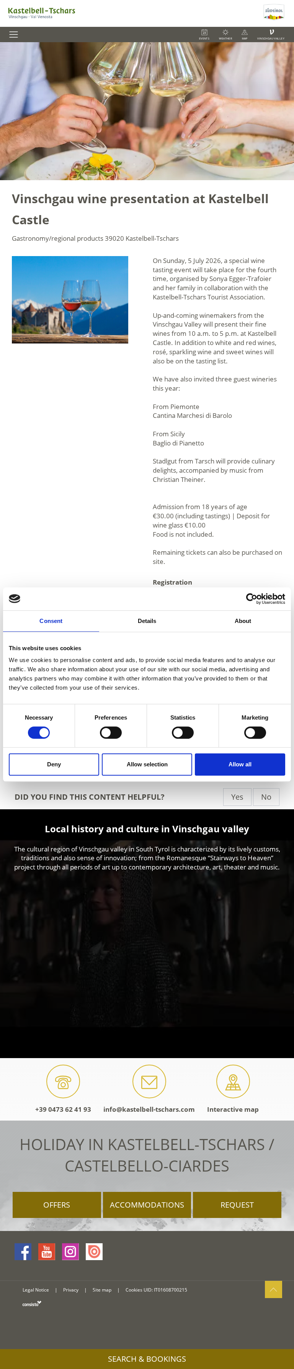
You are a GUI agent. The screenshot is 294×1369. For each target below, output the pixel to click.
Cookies (134, 1290)
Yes (237, 797)
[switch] (111, 732)
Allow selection (147, 764)
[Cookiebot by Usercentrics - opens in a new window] (251, 599)
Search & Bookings (147, 1359)
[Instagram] (70, 1251)
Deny (54, 764)
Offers (56, 1205)
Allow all (240, 764)
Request (237, 1205)
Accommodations (147, 1205)
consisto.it (32, 1303)
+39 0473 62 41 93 (63, 1109)
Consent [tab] (50, 621)
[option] (147, 111)
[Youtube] (46, 1251)
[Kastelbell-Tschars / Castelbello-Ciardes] (130, 13)
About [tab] (243, 621)
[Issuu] (94, 1251)
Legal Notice (36, 1290)
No (266, 797)
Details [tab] (147, 621)
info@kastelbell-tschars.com (149, 1109)
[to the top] (273, 1289)
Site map (102, 1290)
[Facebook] (23, 1251)
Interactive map (233, 1109)
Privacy (70, 1290)
